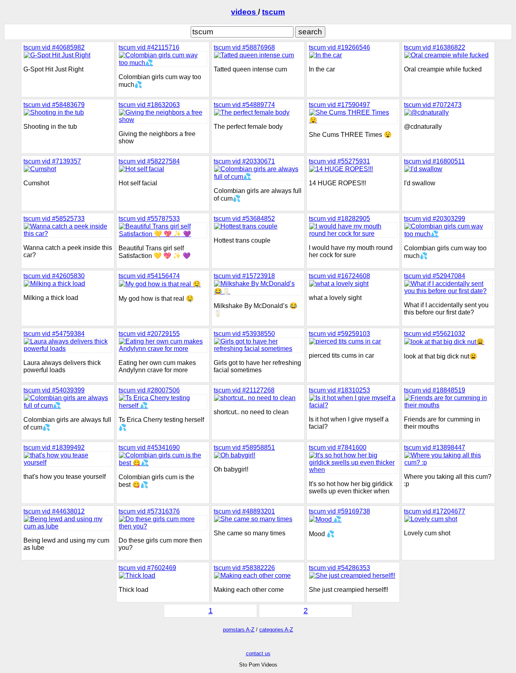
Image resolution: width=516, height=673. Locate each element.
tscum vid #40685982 (54, 47)
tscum (273, 12)
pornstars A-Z (238, 630)
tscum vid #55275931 (339, 161)
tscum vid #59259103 (339, 333)
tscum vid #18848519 (434, 390)
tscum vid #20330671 (244, 161)
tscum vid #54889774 (244, 104)
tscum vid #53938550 (244, 333)
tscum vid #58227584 (149, 161)
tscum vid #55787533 (149, 218)
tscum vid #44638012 (54, 511)
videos (244, 12)
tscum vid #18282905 (339, 218)
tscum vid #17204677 (434, 511)
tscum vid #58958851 (244, 447)
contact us (258, 653)
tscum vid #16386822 (434, 47)
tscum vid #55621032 (434, 333)
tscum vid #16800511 (434, 161)
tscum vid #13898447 (434, 447)
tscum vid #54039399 (54, 390)
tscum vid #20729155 (149, 333)
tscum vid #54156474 (149, 276)
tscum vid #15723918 (244, 276)
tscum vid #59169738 (339, 511)
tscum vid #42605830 (54, 276)
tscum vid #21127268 (244, 390)
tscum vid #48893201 (244, 511)
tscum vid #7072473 (433, 104)
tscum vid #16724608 (339, 276)
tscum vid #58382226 (244, 567)
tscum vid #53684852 (244, 218)
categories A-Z (276, 630)
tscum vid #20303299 (434, 218)
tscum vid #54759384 (54, 333)
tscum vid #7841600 (337, 447)
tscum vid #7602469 (147, 567)
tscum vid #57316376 (149, 511)
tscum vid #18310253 (339, 390)
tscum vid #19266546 (339, 47)
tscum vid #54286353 (339, 567)
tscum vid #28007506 (149, 390)
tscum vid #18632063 (149, 104)
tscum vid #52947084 (434, 276)
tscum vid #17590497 (339, 104)
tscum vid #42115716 (149, 47)
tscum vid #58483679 (54, 104)
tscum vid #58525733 (54, 218)
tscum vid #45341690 (149, 447)
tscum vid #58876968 (244, 47)
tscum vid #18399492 (54, 447)
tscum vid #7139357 (52, 161)
